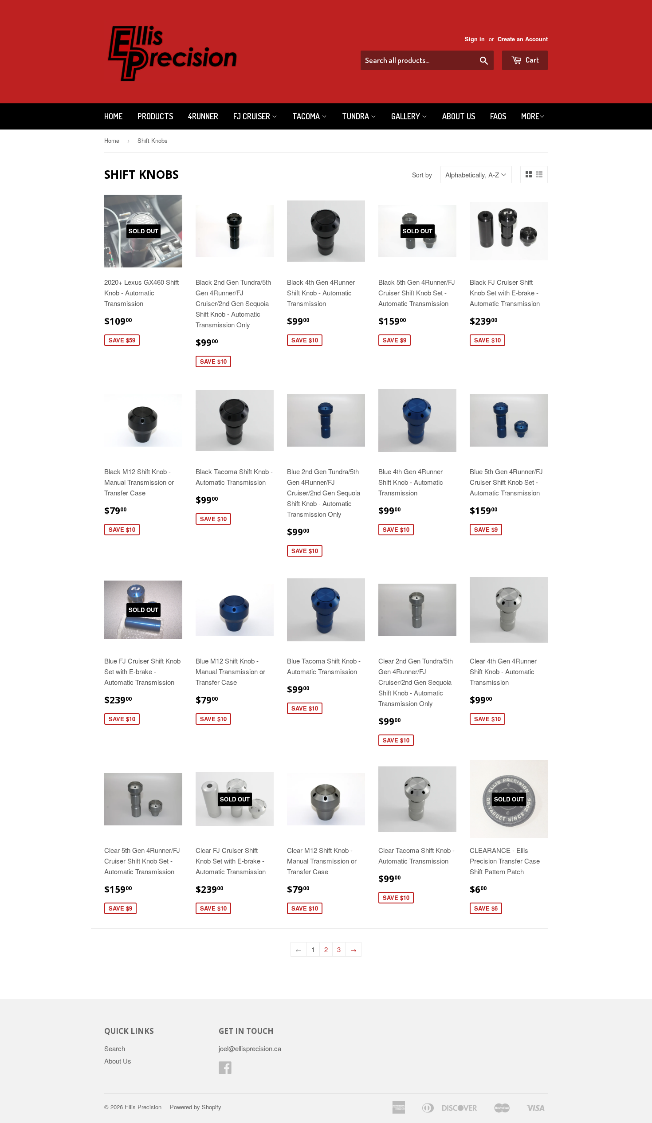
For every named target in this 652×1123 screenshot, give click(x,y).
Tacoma (307, 116)
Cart (531, 59)
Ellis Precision (143, 1107)
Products (155, 116)
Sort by (422, 174)
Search (114, 1048)
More (530, 116)
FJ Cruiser (252, 116)
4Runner (203, 116)
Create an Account (523, 39)
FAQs (498, 116)
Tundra (356, 116)
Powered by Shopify (195, 1107)
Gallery (406, 116)
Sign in (475, 39)
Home (113, 116)
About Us (458, 116)
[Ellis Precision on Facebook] (225, 1070)
